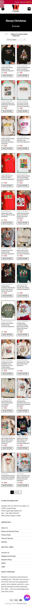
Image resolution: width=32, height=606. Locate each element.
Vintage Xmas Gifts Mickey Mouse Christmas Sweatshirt (7, 252)
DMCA (3, 563)
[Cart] (29, 8)
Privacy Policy (6, 535)
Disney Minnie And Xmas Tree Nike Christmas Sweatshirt (7, 177)
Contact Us (5, 553)
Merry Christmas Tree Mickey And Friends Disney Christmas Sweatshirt (23, 478)
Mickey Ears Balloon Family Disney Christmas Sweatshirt (7, 324)
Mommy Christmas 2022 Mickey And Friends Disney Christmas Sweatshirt (23, 441)
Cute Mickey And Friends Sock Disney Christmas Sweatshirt (23, 287)
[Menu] (2, 8)
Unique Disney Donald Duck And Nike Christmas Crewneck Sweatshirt (7, 141)
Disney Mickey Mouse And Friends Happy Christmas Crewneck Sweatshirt (23, 178)
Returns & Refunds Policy (10, 531)
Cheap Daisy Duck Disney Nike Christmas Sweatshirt (8, 214)
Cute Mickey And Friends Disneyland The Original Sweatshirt (7, 403)
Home (6, 34)
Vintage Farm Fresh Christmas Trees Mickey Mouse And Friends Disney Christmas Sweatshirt (7, 365)
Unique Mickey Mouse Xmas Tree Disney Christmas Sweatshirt (23, 69)
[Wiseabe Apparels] (16, 9)
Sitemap (4, 542)
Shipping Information (8, 556)
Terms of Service (7, 538)
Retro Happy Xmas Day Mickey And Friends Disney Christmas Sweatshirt (8, 441)
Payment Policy (6, 560)
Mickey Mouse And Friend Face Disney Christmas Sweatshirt (23, 252)
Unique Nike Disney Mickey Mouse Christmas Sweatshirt (7, 69)
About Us (4, 528)
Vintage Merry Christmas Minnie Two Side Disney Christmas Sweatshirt (23, 403)
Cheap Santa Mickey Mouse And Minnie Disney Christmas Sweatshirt (23, 215)
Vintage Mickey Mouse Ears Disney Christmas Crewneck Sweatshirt (8, 477)
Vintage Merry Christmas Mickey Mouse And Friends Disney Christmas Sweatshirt (22, 326)
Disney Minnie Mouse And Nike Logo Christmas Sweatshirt (23, 140)
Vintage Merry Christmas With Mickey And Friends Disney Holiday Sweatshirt (8, 288)
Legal (3, 567)
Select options (7, 75)
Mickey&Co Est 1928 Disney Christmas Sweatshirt (23, 363)
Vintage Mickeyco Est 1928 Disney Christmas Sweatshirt (8, 104)
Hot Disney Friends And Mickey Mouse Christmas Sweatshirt (23, 104)
